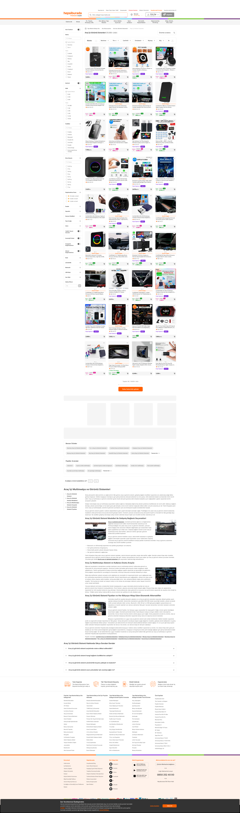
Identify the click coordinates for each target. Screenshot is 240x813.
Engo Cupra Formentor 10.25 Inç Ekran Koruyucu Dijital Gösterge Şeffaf (118, 365)
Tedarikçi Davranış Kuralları (93, 771)
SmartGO (70, 64)
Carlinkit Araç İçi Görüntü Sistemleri (107, 636)
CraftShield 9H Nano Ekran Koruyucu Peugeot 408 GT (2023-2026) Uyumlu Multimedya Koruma (165, 256)
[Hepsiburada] (73, 13)
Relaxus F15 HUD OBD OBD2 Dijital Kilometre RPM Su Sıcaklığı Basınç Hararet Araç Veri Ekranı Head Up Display (141, 326)
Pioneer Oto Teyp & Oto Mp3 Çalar (95, 719)
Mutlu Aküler (90, 740)
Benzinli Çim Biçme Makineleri (116, 716)
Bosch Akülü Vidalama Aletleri (94, 713)
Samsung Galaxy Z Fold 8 (161, 738)
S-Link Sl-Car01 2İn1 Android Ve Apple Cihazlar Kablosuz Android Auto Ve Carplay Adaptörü (95, 69)
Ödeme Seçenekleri (91, 779)
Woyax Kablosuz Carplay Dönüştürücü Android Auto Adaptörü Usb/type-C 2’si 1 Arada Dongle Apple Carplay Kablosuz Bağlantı (95, 141)
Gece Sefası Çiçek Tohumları (116, 740)
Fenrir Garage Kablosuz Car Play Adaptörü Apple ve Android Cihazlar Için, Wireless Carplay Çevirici (118, 328)
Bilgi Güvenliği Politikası (70, 779)
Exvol (69, 71)
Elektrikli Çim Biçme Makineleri (117, 734)
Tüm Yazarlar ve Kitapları (161, 701)
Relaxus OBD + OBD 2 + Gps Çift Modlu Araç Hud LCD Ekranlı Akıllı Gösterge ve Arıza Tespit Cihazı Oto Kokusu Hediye (165, 141)
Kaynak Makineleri (137, 711)
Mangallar (66, 734)
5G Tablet (157, 730)
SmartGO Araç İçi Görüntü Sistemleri (129, 638)
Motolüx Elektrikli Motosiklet (93, 700)
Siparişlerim (101, 10)
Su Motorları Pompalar (69, 737)
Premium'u (74, 15)
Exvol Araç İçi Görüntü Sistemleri (152, 638)
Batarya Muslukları (137, 750)
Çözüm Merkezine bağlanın (165, 764)
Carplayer (70, 69)
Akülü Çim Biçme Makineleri (116, 713)
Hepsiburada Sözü (159, 698)
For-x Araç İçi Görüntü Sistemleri (107, 638)
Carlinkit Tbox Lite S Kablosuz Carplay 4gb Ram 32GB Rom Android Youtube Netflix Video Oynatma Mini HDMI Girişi (95, 326)
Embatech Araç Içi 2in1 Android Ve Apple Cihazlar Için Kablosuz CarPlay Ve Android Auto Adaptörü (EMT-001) (118, 106)
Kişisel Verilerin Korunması (70, 776)
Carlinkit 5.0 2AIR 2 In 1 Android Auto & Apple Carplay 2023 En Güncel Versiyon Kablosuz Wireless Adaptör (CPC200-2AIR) (165, 106)
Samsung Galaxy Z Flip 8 (161, 743)
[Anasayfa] (86, 28)
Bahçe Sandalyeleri (137, 708)
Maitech (70, 74)
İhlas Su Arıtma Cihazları (93, 703)
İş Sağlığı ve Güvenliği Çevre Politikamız (74, 784)
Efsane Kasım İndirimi (160, 709)
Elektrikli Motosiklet (69, 700)
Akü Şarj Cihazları (136, 745)
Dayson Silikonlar (91, 716)
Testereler (134, 737)
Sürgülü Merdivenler (114, 745)
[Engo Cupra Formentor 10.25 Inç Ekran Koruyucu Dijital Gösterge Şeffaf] (119, 351)
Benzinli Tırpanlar (68, 729)
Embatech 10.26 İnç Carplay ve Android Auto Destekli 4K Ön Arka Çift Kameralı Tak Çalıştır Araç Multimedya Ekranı (142, 256)
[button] (95, 77)
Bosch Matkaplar (91, 750)
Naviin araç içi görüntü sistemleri (108, 559)
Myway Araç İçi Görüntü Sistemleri (153, 636)
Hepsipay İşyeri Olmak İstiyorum (94, 768)
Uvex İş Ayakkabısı (91, 742)
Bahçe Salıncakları (68, 726)
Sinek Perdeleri (67, 719)
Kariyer (65, 773)
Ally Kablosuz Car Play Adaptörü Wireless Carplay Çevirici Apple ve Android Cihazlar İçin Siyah (141, 141)
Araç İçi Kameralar (68, 713)
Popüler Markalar (159, 706)
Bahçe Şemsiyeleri (68, 732)
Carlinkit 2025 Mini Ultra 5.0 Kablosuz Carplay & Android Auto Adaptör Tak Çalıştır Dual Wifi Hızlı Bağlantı (95, 104)
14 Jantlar (111, 726)
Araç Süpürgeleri (136, 700)
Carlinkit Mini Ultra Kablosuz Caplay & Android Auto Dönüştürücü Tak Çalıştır (95, 216)
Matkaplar (134, 732)
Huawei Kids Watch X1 (160, 711)
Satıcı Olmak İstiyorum (92, 766)
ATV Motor (66, 705)
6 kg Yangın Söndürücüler (115, 729)
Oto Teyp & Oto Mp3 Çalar (138, 742)
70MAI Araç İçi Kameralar (93, 708)
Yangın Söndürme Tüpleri (70, 742)
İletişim (65, 787)
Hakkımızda (67, 763)
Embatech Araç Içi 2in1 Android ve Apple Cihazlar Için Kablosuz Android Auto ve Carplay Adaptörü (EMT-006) (118, 71)
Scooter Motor (67, 703)
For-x (69, 47)
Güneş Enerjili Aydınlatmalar (71, 721)
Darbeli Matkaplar (113, 700)
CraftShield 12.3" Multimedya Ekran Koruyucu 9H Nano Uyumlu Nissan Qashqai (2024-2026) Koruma (95, 293)
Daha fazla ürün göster (130, 389)
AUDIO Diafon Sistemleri (93, 721)
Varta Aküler (90, 705)
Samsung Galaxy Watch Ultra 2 (162, 746)
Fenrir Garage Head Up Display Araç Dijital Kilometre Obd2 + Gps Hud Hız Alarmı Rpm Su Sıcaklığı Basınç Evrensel (118, 218)
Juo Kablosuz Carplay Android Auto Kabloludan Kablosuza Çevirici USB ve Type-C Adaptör (119, 179)
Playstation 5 (158, 725)
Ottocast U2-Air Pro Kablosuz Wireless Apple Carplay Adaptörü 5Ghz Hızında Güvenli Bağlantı (142, 364)
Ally (69, 61)
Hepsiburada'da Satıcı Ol (170, 10)
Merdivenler (67, 747)
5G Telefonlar (158, 732)
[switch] (79, 29)
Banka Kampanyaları (92, 781)
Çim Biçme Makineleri (137, 734)
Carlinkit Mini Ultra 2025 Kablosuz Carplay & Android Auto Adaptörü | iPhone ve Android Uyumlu (94, 364)
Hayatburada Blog (91, 763)
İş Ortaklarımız (67, 766)
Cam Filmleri (135, 726)
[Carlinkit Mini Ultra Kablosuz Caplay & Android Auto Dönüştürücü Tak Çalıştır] (95, 204)
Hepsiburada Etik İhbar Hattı (165, 781)
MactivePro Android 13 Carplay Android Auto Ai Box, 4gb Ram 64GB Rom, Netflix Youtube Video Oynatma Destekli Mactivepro (95, 256)
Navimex (70, 44)
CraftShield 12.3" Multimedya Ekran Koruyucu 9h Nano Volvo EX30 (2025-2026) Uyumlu (118, 256)
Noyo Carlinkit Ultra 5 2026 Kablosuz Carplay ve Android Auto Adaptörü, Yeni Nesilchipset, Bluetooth (165, 179)
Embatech (70, 56)
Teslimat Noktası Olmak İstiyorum (95, 776)
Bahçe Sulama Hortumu (138, 729)
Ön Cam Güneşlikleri (137, 713)
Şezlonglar (135, 716)
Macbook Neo (158, 719)
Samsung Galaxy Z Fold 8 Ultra (162, 740)
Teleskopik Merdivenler (115, 711)
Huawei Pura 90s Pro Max (161, 714)
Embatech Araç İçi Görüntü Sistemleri (130, 636)
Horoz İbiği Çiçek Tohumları (116, 705)
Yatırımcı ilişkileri (68, 768)
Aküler (65, 724)
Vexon (69, 77)
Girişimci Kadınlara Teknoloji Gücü (95, 773)
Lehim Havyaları (136, 740)
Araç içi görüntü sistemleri (116, 522)
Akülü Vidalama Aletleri (69, 740)
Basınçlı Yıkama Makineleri (70, 716)
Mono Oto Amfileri (113, 742)
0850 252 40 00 (165, 774)
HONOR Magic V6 (159, 748)
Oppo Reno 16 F (159, 735)
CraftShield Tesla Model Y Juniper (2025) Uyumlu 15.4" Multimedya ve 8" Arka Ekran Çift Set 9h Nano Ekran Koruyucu (141, 293)
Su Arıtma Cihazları (68, 711)
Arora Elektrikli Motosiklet (93, 711)
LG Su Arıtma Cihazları (92, 732)
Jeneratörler (67, 745)
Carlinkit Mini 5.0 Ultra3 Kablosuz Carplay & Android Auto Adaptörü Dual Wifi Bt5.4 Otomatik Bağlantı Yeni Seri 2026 (165, 291)
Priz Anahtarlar (136, 719)
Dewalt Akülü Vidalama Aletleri (94, 737)
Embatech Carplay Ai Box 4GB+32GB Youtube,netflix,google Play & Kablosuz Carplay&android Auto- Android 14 (142, 181)
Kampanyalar (123, 10)
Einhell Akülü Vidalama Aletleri (94, 726)
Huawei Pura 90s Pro (160, 717)
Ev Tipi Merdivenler (114, 721)
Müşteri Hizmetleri (144, 10)
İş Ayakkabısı (135, 721)
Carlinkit (70, 53)
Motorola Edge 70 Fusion (161, 727)
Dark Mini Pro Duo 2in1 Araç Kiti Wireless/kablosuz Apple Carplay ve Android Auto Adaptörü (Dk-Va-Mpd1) (165, 364)
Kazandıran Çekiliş (159, 722)
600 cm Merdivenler (114, 750)
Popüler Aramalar (159, 704)
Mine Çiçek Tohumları (114, 703)
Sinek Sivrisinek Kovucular (70, 708)
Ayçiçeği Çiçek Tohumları (115, 732)
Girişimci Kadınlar (133, 10)
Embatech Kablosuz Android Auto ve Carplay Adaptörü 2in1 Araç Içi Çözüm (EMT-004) (142, 106)
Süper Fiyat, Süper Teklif (112, 10)
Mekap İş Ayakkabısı (92, 747)
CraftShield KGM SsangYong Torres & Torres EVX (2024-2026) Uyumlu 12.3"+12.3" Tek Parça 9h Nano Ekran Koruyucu (165, 218)
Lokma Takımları (136, 724)
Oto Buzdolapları (136, 703)
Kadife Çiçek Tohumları (115, 719)
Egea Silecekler (113, 747)
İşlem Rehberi (90, 784)
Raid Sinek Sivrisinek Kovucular (94, 745)
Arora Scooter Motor (92, 729)
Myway (70, 58)
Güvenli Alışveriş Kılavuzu (70, 781)
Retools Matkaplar (91, 724)
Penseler (134, 747)
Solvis (69, 66)
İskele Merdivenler (113, 708)
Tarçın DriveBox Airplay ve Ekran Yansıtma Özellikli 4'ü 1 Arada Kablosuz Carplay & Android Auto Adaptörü (117, 291)
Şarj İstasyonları (136, 705)
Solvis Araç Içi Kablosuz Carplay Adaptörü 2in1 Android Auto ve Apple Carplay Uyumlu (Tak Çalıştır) (118, 141)
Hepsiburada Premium (156, 10)
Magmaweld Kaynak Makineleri (94, 734)
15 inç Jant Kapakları (114, 737)
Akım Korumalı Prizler (69, 750)
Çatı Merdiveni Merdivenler (116, 724)
